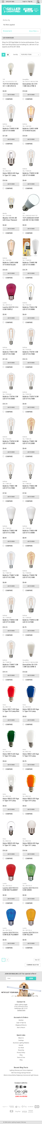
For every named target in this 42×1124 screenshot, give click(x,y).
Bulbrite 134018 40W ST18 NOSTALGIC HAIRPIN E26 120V (10, 265)
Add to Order (11, 94)
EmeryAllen (26, 79)
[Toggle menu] (3, 3)
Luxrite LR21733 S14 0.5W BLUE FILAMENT (11, 934)
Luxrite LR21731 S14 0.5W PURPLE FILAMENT (10, 309)
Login (24, 1)
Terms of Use (21, 1057)
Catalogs (21, 1040)
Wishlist (21, 1020)
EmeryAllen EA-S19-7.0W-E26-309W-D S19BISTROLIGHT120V (31, 667)
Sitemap (23, 1122)
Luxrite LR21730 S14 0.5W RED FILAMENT (10, 889)
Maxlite (5, 213)
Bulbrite (5, 124)
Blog (21, 1055)
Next (36, 960)
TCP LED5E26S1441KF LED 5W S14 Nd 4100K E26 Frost (31, 220)
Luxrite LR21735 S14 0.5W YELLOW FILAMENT (30, 935)
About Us (21, 1038)
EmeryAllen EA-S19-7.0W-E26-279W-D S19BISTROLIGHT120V (31, 86)
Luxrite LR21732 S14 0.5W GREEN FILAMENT (30, 890)
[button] (21, 31)
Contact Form (21, 1010)
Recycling (21, 1050)
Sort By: (15, 54)
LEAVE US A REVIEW (21, 1096)
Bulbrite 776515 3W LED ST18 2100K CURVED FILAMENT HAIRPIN (10, 355)
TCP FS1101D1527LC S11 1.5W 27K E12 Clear (10, 86)
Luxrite (4, 303)
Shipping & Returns (21, 1025)
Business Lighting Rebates (21, 1043)
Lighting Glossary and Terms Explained (21, 1070)
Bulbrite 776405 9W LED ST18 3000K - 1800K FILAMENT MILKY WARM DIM (30, 266)
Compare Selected (33, 965)
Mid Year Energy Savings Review (21, 1072)
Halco (4, 169)
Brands (21, 1045)
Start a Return (21, 1027)
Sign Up (30, 1)
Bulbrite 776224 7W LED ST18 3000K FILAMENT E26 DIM (30, 309)
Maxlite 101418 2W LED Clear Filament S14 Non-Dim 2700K (10, 220)
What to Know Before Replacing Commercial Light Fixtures (21, 1075)
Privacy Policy (21, 1052)
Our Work (21, 1047)
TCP (4, 79)
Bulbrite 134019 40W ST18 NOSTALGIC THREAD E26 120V (30, 131)
